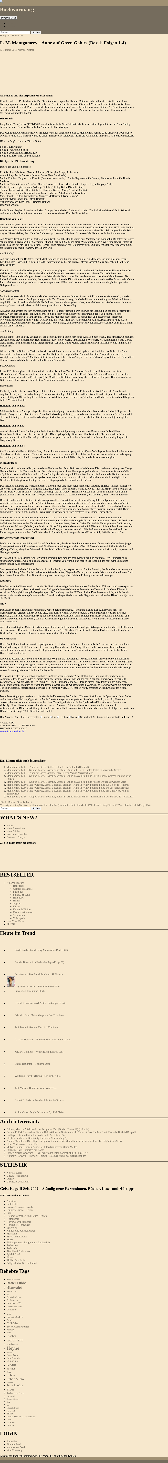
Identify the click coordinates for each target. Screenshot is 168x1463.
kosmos (11, 1368)
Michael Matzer (26, 49)
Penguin (10, 1382)
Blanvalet (14, 1287)
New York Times (15, 921)
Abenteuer (12, 1201)
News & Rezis (14, 1172)
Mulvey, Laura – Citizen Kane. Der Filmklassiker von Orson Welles (42, 1147)
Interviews (12, 1227)
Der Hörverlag (12, 1300)
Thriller (10, 1413)
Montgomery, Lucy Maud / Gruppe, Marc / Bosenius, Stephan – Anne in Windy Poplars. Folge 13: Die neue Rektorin (68, 784)
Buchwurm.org (17, 9)
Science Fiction (12, 1399)
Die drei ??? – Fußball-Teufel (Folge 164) (120, 805)
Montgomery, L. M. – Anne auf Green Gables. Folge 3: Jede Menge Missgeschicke (50, 773)
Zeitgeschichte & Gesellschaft (22, 1263)
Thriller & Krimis (16, 1260)
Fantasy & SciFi (21, 894)
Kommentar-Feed (16, 1447)
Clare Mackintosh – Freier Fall (22, 1144)
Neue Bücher (13, 831)
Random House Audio (15, 1393)
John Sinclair (13, 1358)
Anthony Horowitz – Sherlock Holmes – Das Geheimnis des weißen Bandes (46, 1155)
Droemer (12, 1309)
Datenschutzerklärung (18, 1181)
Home (10, 825)
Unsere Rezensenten (17, 1175)
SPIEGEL (12, 924)
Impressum (12, 23)
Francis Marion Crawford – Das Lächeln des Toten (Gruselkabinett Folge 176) (47, 1152)
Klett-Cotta (12, 1361)
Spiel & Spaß (13, 1254)
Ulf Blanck (11, 1422)
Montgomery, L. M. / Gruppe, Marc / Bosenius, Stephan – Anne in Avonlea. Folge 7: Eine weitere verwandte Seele (66, 781)
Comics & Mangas (22, 888)
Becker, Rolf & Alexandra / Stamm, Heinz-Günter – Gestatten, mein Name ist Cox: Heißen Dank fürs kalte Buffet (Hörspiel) (71, 1132)
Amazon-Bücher (15, 882)
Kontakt (11, 26)
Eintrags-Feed (14, 1444)
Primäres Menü (8, 18)
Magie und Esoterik (17, 1236)
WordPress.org (14, 1450)
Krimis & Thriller (22, 909)
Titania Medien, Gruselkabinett (16, 802)
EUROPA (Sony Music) (18, 1327)
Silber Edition (13, 1408)
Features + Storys (16, 837)
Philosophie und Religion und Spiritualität (28, 1242)
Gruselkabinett (12, 1344)
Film (9, 1213)
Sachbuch (12, 1248)
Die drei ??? (14, 1303)
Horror (16, 900)
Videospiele (19, 918)
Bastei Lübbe (17, 1283)
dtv (9, 1313)
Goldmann (15, 1340)
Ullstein (10, 1425)
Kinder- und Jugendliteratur (21, 1230)
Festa (9, 1333)
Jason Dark (12, 1355)
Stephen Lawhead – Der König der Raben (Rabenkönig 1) (37, 1138)
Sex (8, 1402)
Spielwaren (19, 915)
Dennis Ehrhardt (14, 1297)
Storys (10, 1257)
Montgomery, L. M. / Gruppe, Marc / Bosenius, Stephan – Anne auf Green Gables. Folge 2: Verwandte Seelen (64, 770)
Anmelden (12, 1441)
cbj (8, 1294)
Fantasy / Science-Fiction (20, 1210)
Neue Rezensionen (16, 828)
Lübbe (11, 1375)
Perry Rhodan (15, 1385)
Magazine (12, 1233)
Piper (10, 1389)
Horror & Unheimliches (19, 1221)
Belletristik (18, 885)
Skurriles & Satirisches (18, 1251)
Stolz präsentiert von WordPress (39, 1461)
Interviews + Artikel (17, 834)
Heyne (13, 1348)
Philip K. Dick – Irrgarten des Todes (25, 1150)
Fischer (11, 1336)
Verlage (10, 1178)
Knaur (11, 1365)
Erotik (10, 1320)
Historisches (13, 1218)
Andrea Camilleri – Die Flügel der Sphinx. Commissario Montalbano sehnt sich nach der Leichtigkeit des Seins (64, 1141)
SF (8, 1404)
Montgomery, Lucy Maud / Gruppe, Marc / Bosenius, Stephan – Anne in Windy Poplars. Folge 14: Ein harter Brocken (68, 787)
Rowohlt (11, 1396)
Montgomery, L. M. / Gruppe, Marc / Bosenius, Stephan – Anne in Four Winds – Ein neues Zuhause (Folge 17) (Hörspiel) (70, 796)
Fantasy (10, 1329)
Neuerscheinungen (22, 912)
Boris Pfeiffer (12, 1291)
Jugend (17, 903)
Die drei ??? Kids (14, 1306)
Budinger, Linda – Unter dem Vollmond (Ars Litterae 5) (35, 1135)
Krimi (9, 1372)
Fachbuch (18, 891)
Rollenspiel (12, 1245)
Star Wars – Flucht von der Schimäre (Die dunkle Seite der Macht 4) (45, 805)
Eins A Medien (15, 1317)
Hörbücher (18, 897)
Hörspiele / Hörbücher (11, 35)
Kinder (16, 906)
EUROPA (12, 1323)
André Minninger (13, 1279)
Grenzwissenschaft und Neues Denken (27, 1215)
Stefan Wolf (11, 1411)
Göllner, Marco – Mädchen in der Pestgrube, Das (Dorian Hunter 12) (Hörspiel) (48, 1129)
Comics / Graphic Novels (20, 1207)
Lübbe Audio (15, 1379)
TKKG (9, 1420)
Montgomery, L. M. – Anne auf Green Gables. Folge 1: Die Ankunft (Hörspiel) (48, 767)
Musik (10, 1239)
